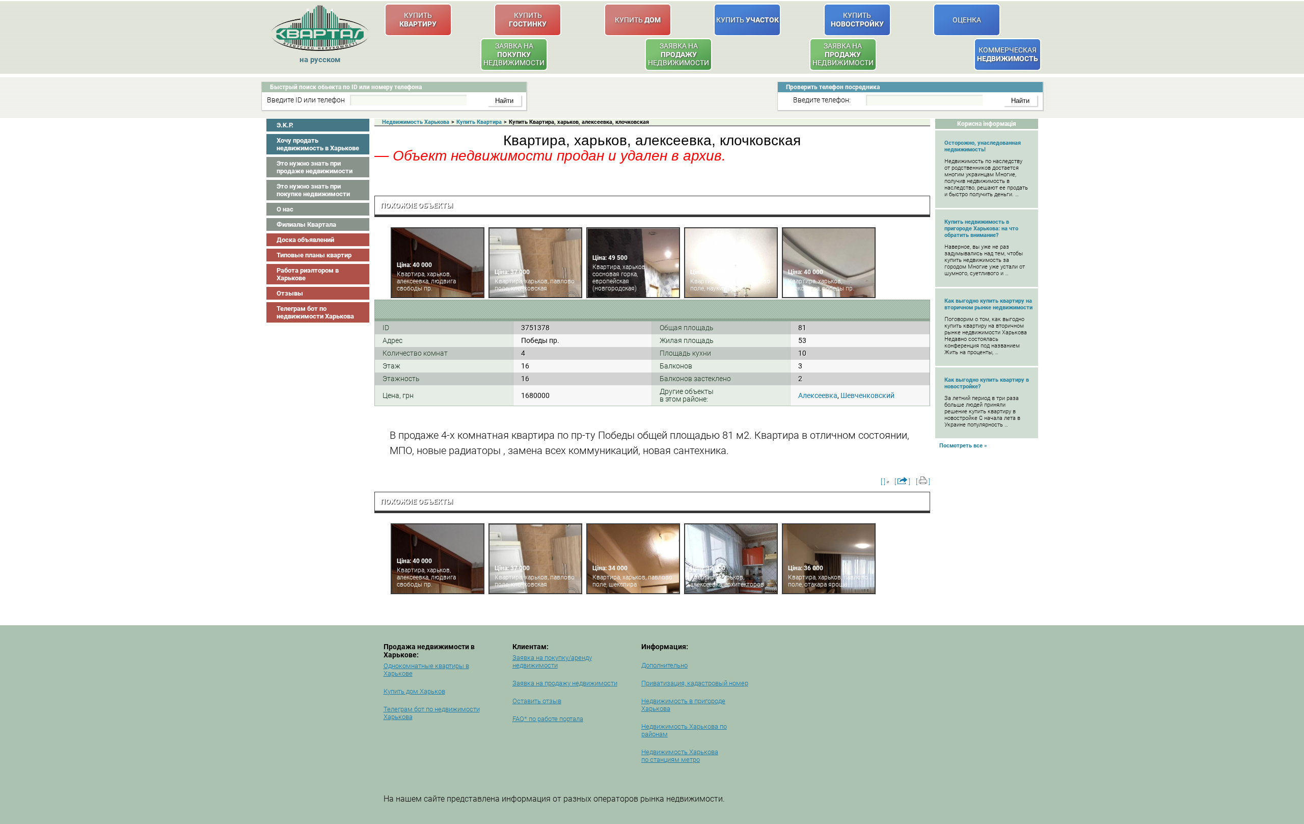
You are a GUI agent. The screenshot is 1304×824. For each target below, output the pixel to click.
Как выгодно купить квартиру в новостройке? (986, 383)
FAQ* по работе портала (547, 719)
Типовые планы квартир (314, 255)
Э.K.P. (285, 125)
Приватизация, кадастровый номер (694, 683)
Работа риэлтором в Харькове (308, 274)
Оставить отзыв (536, 701)
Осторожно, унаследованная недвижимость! (982, 146)
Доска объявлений (305, 240)
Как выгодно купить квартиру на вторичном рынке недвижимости (988, 304)
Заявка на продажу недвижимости (564, 683)
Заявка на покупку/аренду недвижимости (552, 661)
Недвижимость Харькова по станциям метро (679, 755)
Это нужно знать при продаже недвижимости (314, 167)
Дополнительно (664, 665)
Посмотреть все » (963, 445)
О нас (285, 209)
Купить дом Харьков (414, 691)
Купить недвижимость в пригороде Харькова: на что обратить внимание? (981, 228)
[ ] (883, 482)
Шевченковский (867, 395)
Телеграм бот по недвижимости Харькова (315, 312)
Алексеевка (817, 395)
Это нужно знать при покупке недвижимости (313, 190)
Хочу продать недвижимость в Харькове (318, 144)
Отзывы (290, 293)
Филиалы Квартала (306, 224)
